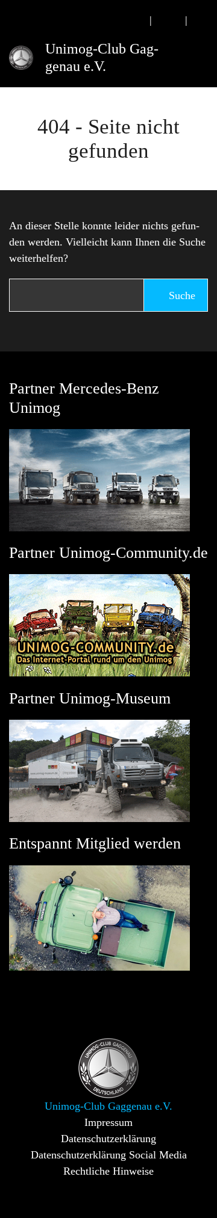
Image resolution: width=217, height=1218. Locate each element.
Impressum (108, 1122)
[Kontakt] (169, 20)
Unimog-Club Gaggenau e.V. (102, 57)
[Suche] (133, 20)
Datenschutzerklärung (108, 1139)
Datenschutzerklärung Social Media (109, 1155)
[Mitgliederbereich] (204, 20)
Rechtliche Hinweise (108, 1171)
